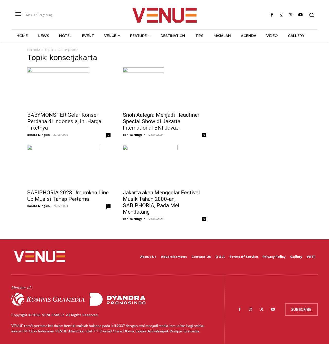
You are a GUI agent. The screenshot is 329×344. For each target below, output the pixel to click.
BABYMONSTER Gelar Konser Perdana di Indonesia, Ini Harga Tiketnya (64, 121)
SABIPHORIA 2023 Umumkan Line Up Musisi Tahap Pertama (68, 195)
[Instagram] (281, 15)
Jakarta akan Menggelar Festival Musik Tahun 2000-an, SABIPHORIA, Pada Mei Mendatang (161, 202)
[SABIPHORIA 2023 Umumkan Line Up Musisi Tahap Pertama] (69, 165)
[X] (291, 15)
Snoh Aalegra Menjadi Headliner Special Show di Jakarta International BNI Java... (161, 121)
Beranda (33, 50)
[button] (311, 15)
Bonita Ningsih (38, 135)
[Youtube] (300, 15)
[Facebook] (271, 15)
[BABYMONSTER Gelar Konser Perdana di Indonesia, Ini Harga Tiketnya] (69, 87)
